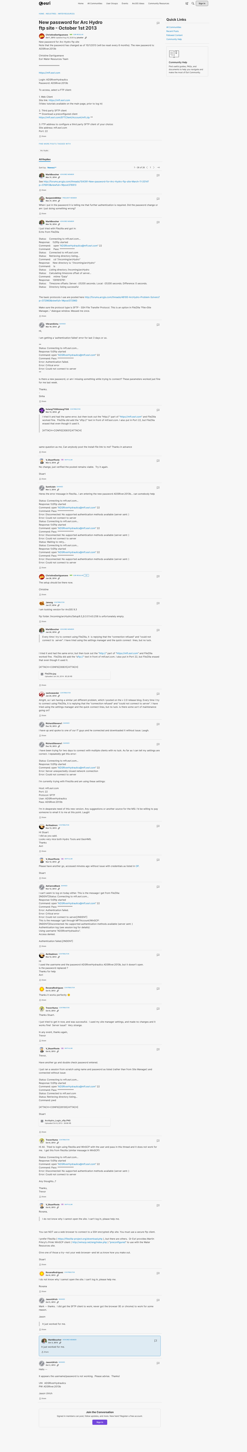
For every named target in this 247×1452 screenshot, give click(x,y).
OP (137, 866)
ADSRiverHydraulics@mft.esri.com (78, 245)
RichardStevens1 (54, 723)
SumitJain (51, 486)
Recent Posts (172, 31)
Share (42, 136)
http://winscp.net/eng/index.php (89, 1242)
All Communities (173, 27)
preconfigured (117, 1242)
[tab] (44, 159)
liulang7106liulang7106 (57, 409)
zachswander (52, 693)
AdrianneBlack (53, 886)
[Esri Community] (45, 3)
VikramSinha (52, 324)
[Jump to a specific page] (158, 167)
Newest (51, 167)
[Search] (193, 3)
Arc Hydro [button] (44, 150)
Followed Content (174, 35)
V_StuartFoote (52, 460)
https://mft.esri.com (49, 72)
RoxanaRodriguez (54, 988)
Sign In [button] (99, 1422)
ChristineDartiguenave (57, 34)
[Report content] (158, 23)
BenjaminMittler (53, 198)
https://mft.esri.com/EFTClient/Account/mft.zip (64, 117)
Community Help (174, 39)
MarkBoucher (52, 174)
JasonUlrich (52, 1299)
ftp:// (80, 656)
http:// (102, 653)
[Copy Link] (85, 37)
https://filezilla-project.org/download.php (80, 1238)
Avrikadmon (52, 825)
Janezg (49, 602)
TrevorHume (52, 1008)
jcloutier (80, 37)
